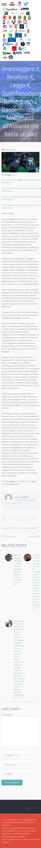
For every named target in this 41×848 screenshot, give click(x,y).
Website (9, 774)
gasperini (6, 528)
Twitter (4, 518)
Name (12, 755)
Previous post (9, 536)
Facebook (11, 518)
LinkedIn (25, 518)
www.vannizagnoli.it (30, 528)
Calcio (20, 503)
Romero (16, 528)
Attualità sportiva (11, 503)
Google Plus (18, 518)
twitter (29, 808)
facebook (35, 808)
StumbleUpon (32, 518)
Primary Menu (4, 4)
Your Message (6, 714)
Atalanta (32, 500)
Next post (33, 536)
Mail (12, 764)
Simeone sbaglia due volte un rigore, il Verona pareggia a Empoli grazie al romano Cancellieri (18, 567)
